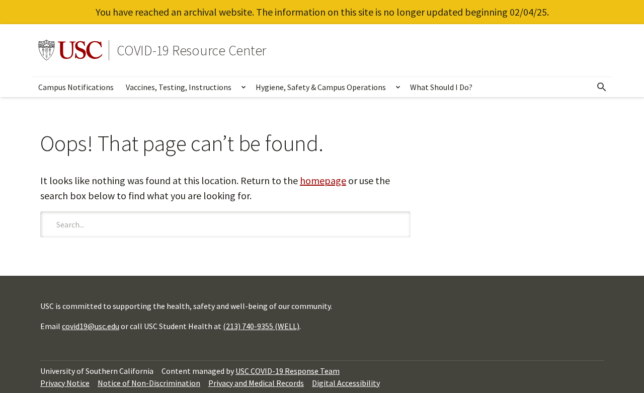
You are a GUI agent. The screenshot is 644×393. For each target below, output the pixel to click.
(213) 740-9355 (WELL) (261, 326)
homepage (323, 180)
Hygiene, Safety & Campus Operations (321, 87)
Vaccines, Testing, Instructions (178, 87)
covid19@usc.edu (90, 326)
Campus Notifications (76, 87)
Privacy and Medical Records (256, 383)
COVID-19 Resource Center (191, 50)
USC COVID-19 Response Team (287, 371)
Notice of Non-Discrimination (149, 383)
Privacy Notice (65, 383)
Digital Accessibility (346, 383)
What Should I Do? (441, 87)
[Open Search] (602, 87)
